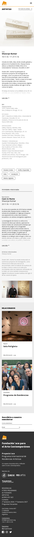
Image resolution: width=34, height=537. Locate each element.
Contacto (5, 500)
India (5, 174)
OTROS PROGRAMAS (9, 490)
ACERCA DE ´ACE (7, 497)
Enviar (3, 427)
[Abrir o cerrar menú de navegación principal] (31, 3)
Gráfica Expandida (23, 170)
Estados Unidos (8, 170)
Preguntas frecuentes (9, 504)
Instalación (14, 174)
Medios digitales (8, 178)
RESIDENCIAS (6, 488)
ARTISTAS (5, 495)
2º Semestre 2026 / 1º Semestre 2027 (15, 502)
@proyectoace (7, 529)
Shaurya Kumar (6, 106)
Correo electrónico (7, 423)
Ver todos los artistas (24, 9)
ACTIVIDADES (7, 493)
